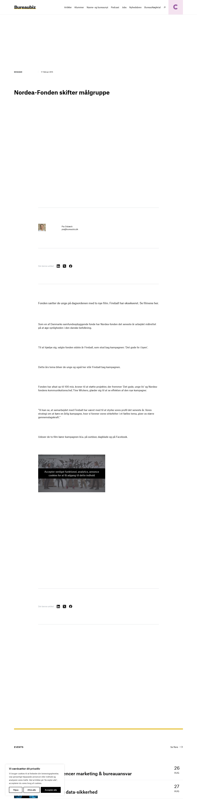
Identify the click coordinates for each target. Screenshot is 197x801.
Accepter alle (51, 790)
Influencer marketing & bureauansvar (93, 773)
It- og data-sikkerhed (75, 791)
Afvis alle (31, 790)
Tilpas (15, 790)
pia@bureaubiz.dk (70, 229)
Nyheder (18, 72)
